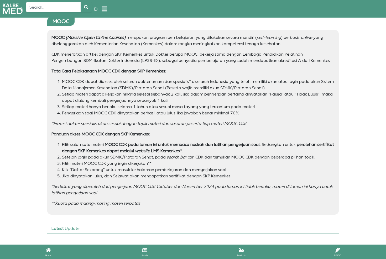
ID (95, 9)
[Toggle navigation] (104, 9)
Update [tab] (65, 228)
